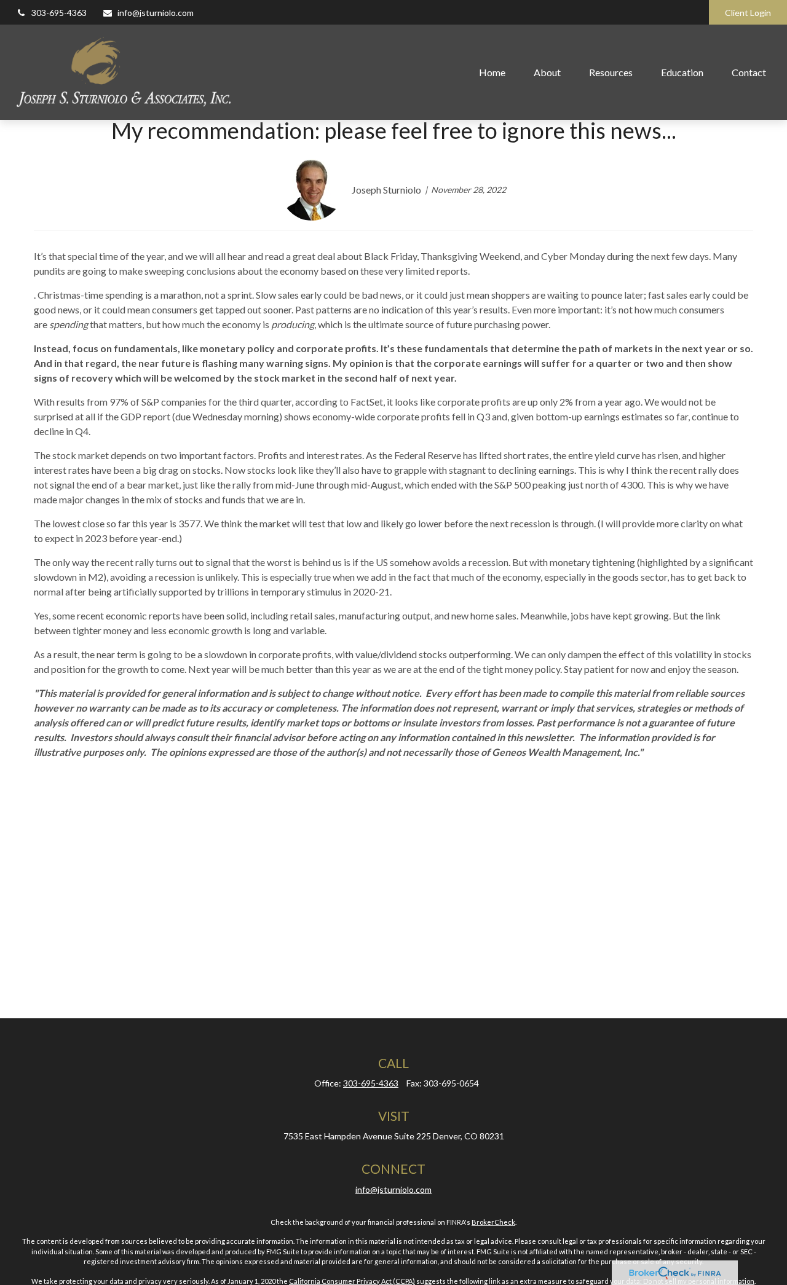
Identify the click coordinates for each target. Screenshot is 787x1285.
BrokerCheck (493, 1222)
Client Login (748, 12)
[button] (492, 72)
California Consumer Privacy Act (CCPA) (352, 1281)
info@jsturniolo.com (155, 12)
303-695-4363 (59, 12)
